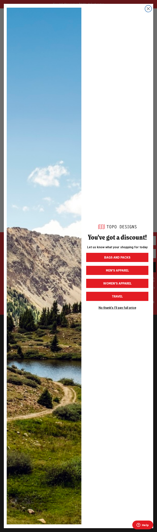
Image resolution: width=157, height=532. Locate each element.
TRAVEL (117, 296)
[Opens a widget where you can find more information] (142, 525)
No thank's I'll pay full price (117, 307)
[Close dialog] (148, 8)
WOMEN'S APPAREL (117, 283)
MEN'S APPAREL (117, 270)
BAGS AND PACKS (117, 257)
